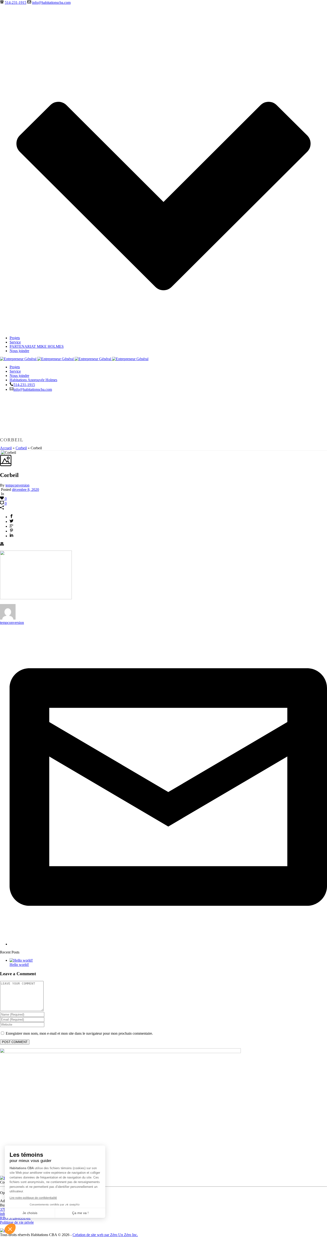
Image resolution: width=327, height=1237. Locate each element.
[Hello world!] (21, 960)
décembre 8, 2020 (25, 489)
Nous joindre (19, 351)
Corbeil (21, 448)
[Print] (2, 544)
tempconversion (17, 485)
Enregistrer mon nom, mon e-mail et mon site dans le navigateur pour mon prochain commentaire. (79, 1033)
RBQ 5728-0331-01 (15, 1218)
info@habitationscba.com (51, 2)
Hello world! (19, 965)
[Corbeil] (0, 452)
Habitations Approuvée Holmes (33, 380)
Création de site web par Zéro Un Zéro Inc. (105, 1235)
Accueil (6, 448)
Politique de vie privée (17, 1222)
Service (15, 342)
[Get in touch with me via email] (168, 944)
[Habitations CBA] (74, 359)
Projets (15, 338)
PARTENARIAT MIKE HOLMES (37, 346)
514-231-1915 (15, 2)
